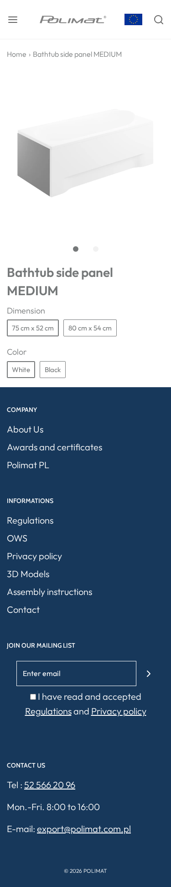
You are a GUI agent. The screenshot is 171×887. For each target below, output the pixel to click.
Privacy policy (34, 556)
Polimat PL (28, 465)
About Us (25, 429)
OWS (17, 538)
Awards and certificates (54, 447)
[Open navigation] (12, 19)
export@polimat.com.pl (84, 828)
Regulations (30, 520)
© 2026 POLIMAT (85, 870)
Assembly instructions (49, 591)
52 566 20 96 (49, 784)
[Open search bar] (158, 19)
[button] (85, 153)
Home (16, 54)
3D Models (28, 573)
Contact (23, 609)
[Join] (148, 673)
